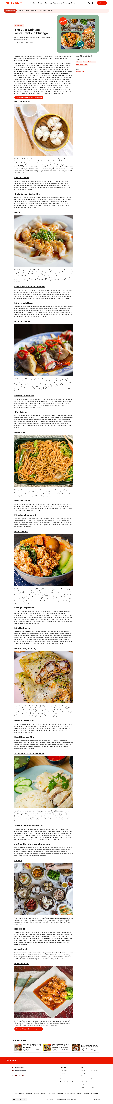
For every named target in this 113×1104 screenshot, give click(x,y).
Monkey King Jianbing (25, 648)
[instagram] (19, 1076)
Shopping (48, 3)
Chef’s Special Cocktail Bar (27, 194)
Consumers (29, 1093)
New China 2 (20, 432)
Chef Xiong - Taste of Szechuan (29, 286)
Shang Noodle (21, 949)
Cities (73, 3)
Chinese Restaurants (89, 62)
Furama (18, 860)
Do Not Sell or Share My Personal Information (66, 1099)
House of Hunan (22, 501)
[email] (89, 56)
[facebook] (86, 56)
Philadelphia (84, 1076)
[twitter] (13, 1076)
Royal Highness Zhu (24, 737)
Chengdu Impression (24, 607)
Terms (46, 1099)
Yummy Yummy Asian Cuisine (29, 826)
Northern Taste (21, 963)
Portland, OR (84, 1081)
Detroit (92, 1087)
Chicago (78, 62)
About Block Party (65, 1070)
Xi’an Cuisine (20, 412)
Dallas (82, 1087)
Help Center (94, 1093)
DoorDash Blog (10, 10)
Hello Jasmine (21, 531)
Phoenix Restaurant (24, 720)
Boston (82, 1079)
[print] (91, 56)
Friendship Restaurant (25, 515)
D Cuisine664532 (22, 101)
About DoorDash (19, 1093)
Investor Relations (70, 1093)
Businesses (52, 1093)
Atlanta (82, 1084)
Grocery (40, 3)
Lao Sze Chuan (21, 177)
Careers (79, 1093)
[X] (83, 56)
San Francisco (94, 1070)
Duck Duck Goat (22, 321)
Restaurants (57, 3)
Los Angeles (84, 1073)
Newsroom (86, 1093)
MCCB (17, 212)
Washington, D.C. (95, 1076)
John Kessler (80, 71)
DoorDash (100, 1099)
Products (62, 1076)
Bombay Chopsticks (24, 395)
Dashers (36, 1093)
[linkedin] (81, 56)
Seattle (92, 1081)
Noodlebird (19, 929)
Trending (66, 3)
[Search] (89, 3)
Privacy (52, 1099)
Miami (92, 1079)
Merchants (44, 1093)
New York (83, 1070)
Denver (92, 1084)
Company (62, 1073)
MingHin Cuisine (22, 628)
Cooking (33, 3)
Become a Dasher (64, 1079)
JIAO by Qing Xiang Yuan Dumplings (32, 844)
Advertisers (60, 1093)
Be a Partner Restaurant (66, 1081)
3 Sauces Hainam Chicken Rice (29, 753)
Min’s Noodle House (24, 303)
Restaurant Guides (81, 64)
